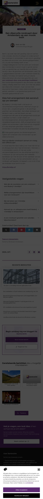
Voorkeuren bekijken (21, 495)
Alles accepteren (21, 490)
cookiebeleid (29, 483)
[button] (39, 469)
